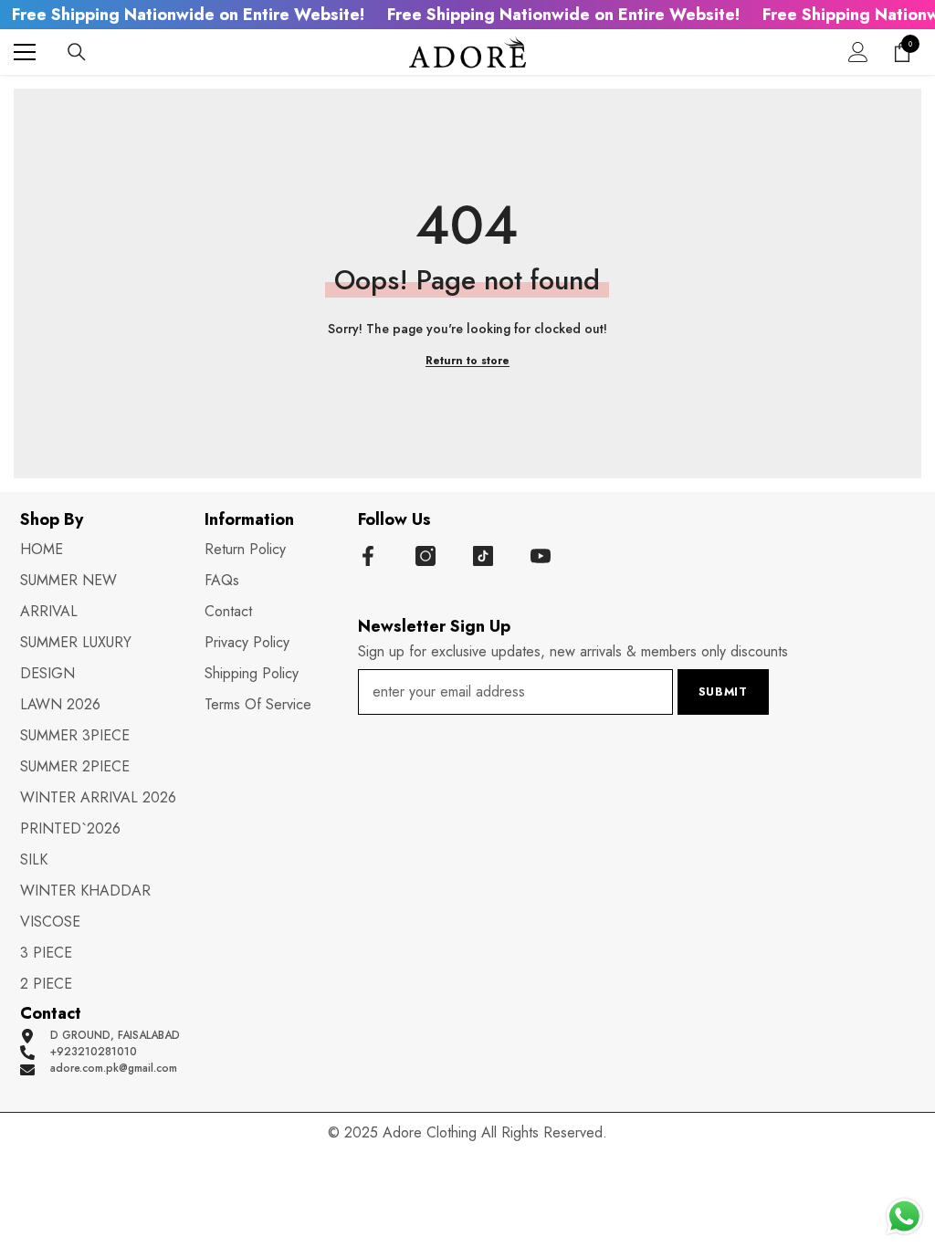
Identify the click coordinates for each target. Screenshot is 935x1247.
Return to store (467, 361)
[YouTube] (540, 556)
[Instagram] (425, 556)
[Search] (77, 52)
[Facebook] (368, 556)
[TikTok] (483, 556)
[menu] (25, 52)
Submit (723, 691)
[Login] (858, 52)
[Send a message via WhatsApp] (904, 1216)
